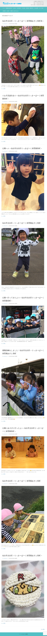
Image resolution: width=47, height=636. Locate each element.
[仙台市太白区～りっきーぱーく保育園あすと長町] (22, 256)
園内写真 (31, 8)
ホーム (4, 8)
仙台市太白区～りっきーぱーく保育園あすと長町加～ (23, 21)
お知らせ (14, 8)
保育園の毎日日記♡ (9, 8)
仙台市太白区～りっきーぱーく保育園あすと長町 (21, 223)
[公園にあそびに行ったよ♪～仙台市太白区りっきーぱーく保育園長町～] (22, 452)
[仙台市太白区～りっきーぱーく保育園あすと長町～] (22, 589)
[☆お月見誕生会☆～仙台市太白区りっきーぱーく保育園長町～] (22, 119)
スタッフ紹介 (41, 8)
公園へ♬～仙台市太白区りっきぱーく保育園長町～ (22, 148)
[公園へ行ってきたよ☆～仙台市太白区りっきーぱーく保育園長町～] (22, 321)
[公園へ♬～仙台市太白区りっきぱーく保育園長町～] (22, 181)
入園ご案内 (19, 8)
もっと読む (3, 88)
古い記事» (43, 629)
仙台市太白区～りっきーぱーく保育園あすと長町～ (22, 555)
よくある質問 (36, 8)
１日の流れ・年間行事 (25, 8)
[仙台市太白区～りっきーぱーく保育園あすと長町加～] (22, 54)
